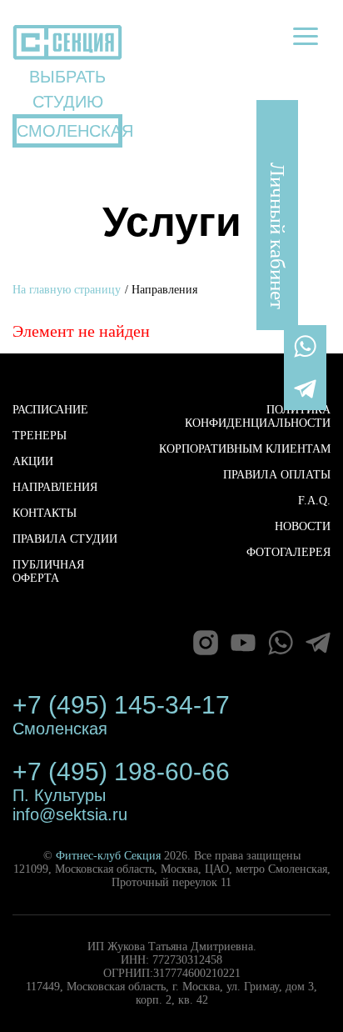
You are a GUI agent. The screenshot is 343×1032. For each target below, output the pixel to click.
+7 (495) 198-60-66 (121, 771)
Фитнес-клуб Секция (108, 855)
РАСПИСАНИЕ (50, 409)
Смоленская (59, 728)
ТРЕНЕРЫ (39, 435)
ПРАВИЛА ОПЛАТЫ (277, 474)
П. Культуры (59, 795)
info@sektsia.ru (69, 814)
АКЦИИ (32, 461)
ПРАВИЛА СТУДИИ (64, 539)
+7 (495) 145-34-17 (121, 705)
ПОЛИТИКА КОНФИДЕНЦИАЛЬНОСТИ (258, 416)
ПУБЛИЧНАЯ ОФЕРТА (48, 571)
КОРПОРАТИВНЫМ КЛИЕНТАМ (245, 449)
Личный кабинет (277, 236)
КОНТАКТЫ (44, 513)
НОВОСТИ (303, 526)
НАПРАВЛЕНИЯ (54, 487)
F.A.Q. (314, 500)
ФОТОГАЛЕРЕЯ (288, 552)
